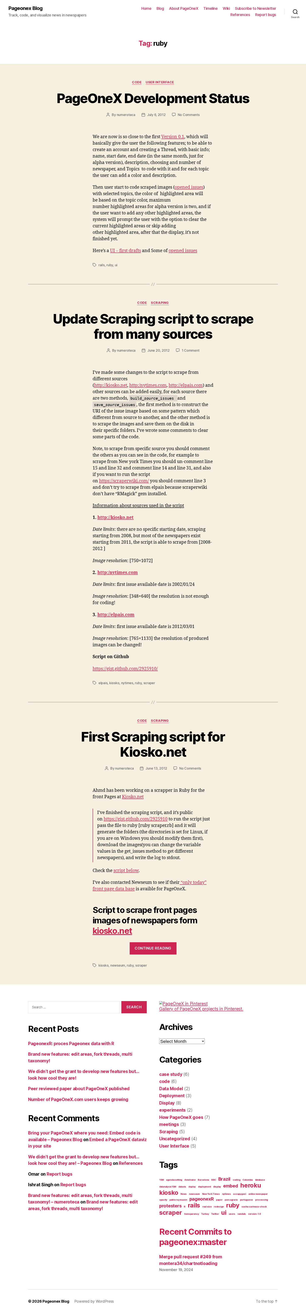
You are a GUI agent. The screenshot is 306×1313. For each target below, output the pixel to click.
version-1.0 (254, 1214)
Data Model (171, 1088)
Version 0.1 (172, 137)
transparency (191, 1214)
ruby (109, 265)
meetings (169, 1124)
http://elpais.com (186, 385)
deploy (192, 1186)
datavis (182, 1186)
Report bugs (265, 14)
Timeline (210, 8)
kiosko (114, 683)
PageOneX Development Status (153, 98)
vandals (242, 1214)
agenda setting (174, 1180)
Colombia (248, 1180)
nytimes (127, 683)
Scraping (160, 303)
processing (261, 1199)
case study (170, 1074)
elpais (102, 683)
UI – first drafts (125, 251)
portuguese (246, 1199)
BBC (213, 1180)
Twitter (215, 1214)
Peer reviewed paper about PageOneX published (79, 1088)
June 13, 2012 (156, 768)
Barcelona (203, 1180)
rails (101, 265)
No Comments (189, 115)
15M (161, 1180)
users (232, 1214)
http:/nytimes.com (148, 385)
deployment (204, 1186)
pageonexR (201, 1199)
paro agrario (231, 1199)
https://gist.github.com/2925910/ (125, 669)
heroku (250, 1185)
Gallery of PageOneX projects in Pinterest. (201, 1008)
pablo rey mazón (178, 1199)
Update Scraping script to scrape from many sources (153, 326)
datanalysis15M (167, 1186)
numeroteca (126, 115)
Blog (160, 8)
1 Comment (190, 350)
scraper (149, 683)
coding (236, 1180)
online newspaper (258, 1194)
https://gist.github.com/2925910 (136, 819)
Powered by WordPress (94, 1301)
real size (207, 1206)
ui (116, 265)
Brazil (224, 1179)
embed (230, 1186)
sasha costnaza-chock (254, 1206)
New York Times (211, 1194)
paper (219, 1199)
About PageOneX (183, 8)
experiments (172, 1110)
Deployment (171, 1095)
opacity (163, 1199)
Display (167, 1103)
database (260, 1180)
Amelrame (190, 1180)
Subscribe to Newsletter (255, 8)
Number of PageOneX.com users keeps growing (78, 1099)
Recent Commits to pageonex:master (195, 1237)
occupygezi (239, 1194)
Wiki (226, 8)
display (217, 1186)
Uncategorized (174, 1138)
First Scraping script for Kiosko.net (153, 744)
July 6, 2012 (156, 115)
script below (126, 870)
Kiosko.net (133, 797)
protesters (170, 1205)
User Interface (160, 82)
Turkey (205, 1214)
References (240, 14)
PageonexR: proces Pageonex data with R (71, 1043)
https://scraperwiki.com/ (124, 481)
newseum (117, 965)
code (137, 82)
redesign (219, 1206)
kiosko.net (112, 931)
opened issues (189, 187)
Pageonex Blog (25, 8)
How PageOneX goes (181, 1117)
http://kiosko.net (110, 385)
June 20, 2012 (158, 350)
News (183, 1194)
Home (146, 8)
